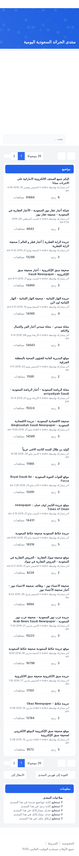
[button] (7, 156)
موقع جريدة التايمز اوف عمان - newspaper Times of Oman (42, 507)
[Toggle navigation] (4, 4)
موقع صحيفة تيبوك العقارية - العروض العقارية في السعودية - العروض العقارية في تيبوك (39, 559)
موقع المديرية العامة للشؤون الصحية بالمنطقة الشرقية (42, 360)
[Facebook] (75, 830)
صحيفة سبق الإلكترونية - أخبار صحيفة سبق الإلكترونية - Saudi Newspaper (43, 272)
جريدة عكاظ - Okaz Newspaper (48, 703)
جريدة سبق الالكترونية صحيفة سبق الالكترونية (42, 676)
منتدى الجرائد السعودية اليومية (50, 41)
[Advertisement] (39, 90)
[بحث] (14, 139)
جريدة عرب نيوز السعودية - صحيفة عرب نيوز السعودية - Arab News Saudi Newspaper (41, 619)
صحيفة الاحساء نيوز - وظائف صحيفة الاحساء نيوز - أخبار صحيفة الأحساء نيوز (39, 587)
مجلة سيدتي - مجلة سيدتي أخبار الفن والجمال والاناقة (41, 328)
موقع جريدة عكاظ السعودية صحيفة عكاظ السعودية (39, 648)
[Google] (65, 830)
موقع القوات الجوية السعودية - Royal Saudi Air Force (39, 478)
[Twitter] (72, 830)
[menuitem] (68, 843)
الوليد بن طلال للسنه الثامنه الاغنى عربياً (45, 449)
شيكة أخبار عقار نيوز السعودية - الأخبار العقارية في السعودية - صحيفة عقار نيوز (39, 212)
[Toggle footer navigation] (4, 830)
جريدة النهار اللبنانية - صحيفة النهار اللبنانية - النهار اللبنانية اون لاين (39, 300)
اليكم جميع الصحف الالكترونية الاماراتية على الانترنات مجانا (43, 181)
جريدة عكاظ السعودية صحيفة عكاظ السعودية (42, 533)
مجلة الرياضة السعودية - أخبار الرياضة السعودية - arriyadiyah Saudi (39, 391)
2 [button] (14, 156)
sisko (45, 187)
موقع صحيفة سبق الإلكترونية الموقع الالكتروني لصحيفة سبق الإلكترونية (41, 733)
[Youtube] (68, 830)
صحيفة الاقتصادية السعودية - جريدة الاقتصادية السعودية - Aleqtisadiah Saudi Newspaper (40, 423)
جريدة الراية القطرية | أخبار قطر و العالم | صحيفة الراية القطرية (39, 244)
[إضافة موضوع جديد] (71, 156)
